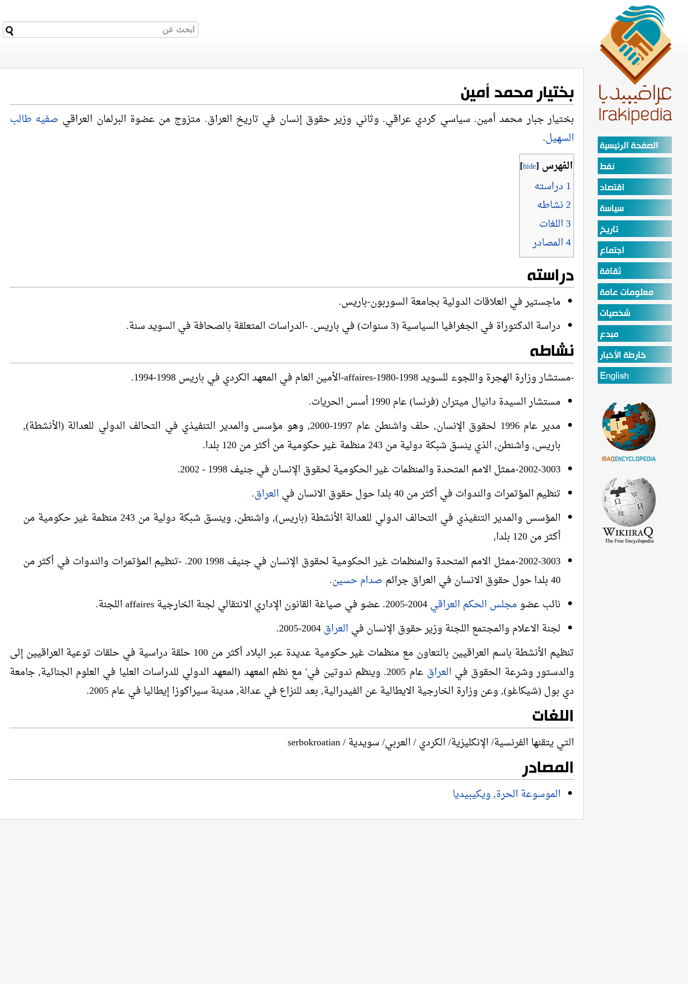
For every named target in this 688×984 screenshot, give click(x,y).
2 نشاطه (554, 205)
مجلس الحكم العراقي (475, 605)
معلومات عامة (627, 292)
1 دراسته (552, 187)
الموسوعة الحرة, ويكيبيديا (507, 794)
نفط (607, 167)
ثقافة (610, 271)
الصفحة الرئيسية (629, 146)
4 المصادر (552, 243)
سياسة (612, 209)
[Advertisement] (629, 706)
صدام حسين (358, 581)
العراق (266, 494)
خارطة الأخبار (623, 355)
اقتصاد (612, 188)
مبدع (609, 334)
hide (529, 167)
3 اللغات (555, 224)
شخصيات (615, 313)
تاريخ (609, 230)
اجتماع (612, 250)
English (614, 376)
